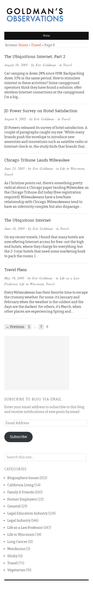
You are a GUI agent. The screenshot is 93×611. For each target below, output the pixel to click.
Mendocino (16, 549)
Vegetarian (16, 570)
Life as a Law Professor (25, 528)
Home (23, 45)
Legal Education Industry (27, 513)
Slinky (12, 556)
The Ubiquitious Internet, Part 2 (34, 56)
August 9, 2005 (15, 119)
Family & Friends (20, 492)
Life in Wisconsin (72, 168)
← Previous (15, 327)
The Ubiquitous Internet (27, 220)
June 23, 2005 (14, 168)
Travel (36, 45)
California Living (20, 485)
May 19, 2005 (14, 278)
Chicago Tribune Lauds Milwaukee (37, 160)
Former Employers (22, 499)
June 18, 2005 (14, 228)
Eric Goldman (46, 64)
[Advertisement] (36, 363)
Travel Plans (15, 269)
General (14, 506)
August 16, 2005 (16, 64)
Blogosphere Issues (23, 478)
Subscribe (18, 437)
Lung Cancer (17, 542)
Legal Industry (18, 520)
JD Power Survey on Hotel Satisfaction (40, 111)
